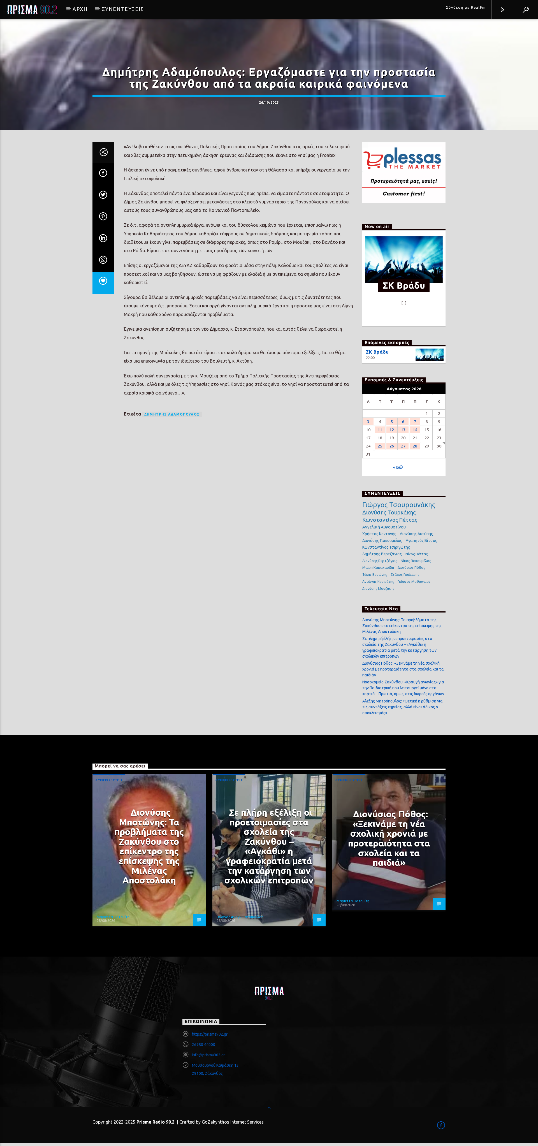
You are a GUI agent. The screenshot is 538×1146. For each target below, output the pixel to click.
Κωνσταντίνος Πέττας (389, 520)
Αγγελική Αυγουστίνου (384, 527)
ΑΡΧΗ (80, 9)
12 (391, 429)
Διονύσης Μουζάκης (378, 588)
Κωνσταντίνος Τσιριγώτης (386, 547)
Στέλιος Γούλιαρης (405, 574)
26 (391, 446)
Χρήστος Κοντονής (379, 534)
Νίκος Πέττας (416, 554)
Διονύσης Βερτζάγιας (379, 561)
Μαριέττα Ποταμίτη (113, 917)
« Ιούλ (398, 467)
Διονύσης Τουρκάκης (389, 512)
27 (403, 446)
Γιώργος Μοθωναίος (414, 581)
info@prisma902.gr (208, 1055)
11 (380, 429)
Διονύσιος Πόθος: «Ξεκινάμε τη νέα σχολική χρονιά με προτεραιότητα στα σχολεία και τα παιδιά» (403, 669)
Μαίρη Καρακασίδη (378, 567)
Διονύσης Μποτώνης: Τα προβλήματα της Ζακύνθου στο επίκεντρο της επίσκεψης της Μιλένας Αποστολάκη (402, 626)
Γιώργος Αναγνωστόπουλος (240, 917)
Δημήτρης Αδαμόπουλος (172, 414)
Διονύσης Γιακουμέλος (382, 540)
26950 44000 (203, 1044)
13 (403, 429)
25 (380, 446)
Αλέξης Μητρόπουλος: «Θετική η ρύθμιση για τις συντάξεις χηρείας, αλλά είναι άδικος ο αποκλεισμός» (402, 707)
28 (415, 446)
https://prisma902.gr (210, 1034)
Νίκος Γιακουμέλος (416, 561)
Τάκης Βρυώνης (374, 574)
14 (415, 429)
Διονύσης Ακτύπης (416, 534)
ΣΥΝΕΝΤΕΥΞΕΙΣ (123, 9)
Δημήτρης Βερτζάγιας (382, 554)
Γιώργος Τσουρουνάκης (398, 505)
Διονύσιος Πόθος (411, 567)
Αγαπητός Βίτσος (421, 540)
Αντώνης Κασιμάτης (378, 581)
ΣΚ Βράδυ (377, 351)
